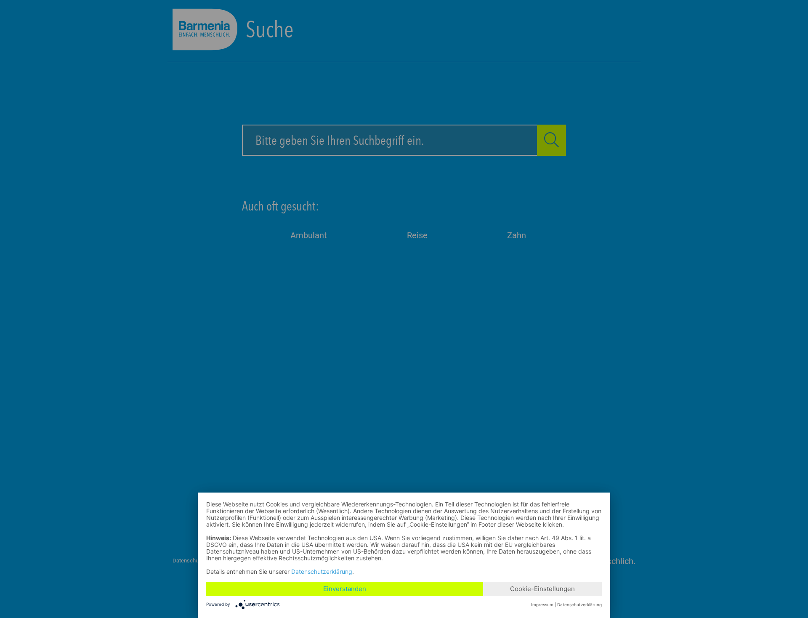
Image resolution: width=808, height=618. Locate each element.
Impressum (542, 604)
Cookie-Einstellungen (542, 589)
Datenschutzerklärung (321, 571)
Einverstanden (344, 589)
